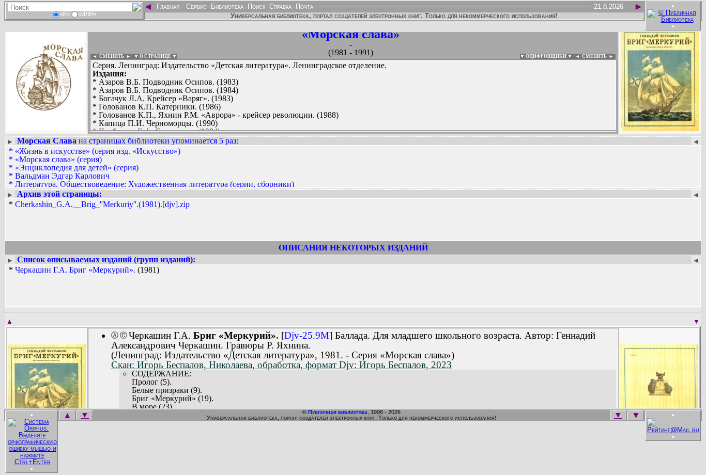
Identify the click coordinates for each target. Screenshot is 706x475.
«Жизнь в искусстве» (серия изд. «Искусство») (97, 151)
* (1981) (84, 270)
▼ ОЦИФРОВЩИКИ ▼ (546, 56)
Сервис (195, 6)
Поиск (255, 6)
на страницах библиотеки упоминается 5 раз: (127, 140)
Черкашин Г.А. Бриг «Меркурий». (75, 269)
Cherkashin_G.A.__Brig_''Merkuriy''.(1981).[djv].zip (102, 204)
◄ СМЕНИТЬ (107, 56)
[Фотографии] (46, 127)
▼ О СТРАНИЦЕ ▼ (155, 56)
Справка (279, 6)
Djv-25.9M (306, 335)
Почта (303, 6)
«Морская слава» (351, 34)
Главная (168, 6)
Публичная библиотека (337, 412)
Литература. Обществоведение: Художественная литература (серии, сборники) (154, 184)
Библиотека (226, 6)
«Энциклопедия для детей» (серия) (77, 167)
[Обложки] (660, 127)
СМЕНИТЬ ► (599, 56)
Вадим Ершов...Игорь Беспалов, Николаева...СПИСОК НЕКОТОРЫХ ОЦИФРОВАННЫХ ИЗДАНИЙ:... (341, 131)
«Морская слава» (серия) (58, 159)
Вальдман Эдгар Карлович (62, 175)
